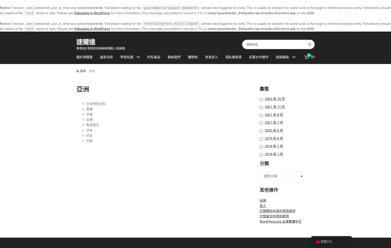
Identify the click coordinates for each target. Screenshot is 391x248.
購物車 (193, 57)
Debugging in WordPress (92, 13)
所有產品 (153, 57)
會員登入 (211, 57)
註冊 (263, 201)
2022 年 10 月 (275, 99)
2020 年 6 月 (274, 130)
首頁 (83, 71)
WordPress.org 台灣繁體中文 (281, 222)
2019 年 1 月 (274, 154)
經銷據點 (282, 57)
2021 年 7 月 (274, 123)
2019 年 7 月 (274, 146)
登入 (263, 206)
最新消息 (106, 57)
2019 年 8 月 (274, 138)
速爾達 (85, 42)
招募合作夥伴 (259, 57)
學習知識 (126, 57)
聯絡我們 (174, 57)
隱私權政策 (233, 57)
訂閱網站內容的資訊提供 (277, 211)
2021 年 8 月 (274, 115)
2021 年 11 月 (275, 107)
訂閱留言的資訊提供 (274, 216)
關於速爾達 (84, 57)
